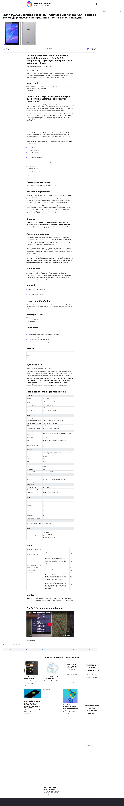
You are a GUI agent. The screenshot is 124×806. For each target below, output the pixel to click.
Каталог (83, 4)
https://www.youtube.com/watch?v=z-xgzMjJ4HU (39, 368)
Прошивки (76, 4)
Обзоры (70, 4)
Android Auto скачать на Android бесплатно (51, 788)
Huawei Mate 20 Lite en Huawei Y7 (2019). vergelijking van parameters (32, 678)
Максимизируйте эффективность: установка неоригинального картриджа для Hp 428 (92, 667)
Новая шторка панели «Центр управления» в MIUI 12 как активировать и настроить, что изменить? (92, 709)
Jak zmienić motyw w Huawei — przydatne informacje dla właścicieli (70, 706)
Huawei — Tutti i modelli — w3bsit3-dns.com (51, 677)
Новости (63, 4)
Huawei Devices (42, 3)
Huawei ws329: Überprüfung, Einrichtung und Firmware (72, 667)
